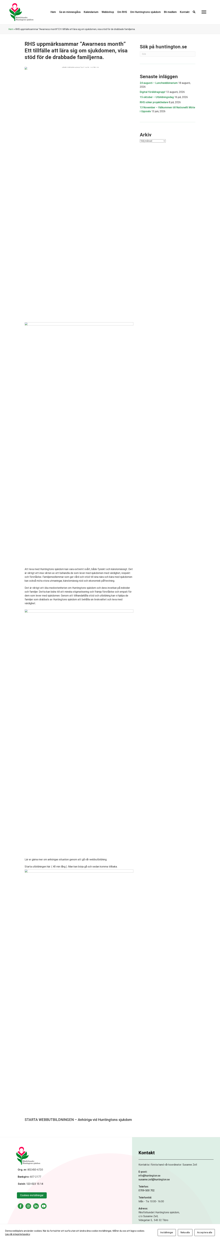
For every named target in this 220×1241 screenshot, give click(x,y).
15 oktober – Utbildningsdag (157, 97)
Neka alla (185, 1232)
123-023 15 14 (34, 1183)
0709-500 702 (147, 1190)
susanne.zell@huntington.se (154, 1179)
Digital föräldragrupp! (152, 92)
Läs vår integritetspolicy (17, 1234)
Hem (11, 29)
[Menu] (204, 12)
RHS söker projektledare (154, 102)
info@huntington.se (149, 1175)
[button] (194, 12)
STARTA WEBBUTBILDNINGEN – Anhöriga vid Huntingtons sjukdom (78, 1120)
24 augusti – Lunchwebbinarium (159, 82)
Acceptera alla (204, 1232)
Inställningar (166, 1232)
